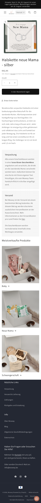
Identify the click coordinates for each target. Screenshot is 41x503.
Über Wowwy (9, 421)
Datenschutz (9, 437)
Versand (12, 74)
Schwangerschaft (10, 375)
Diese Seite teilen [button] (11, 100)
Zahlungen (8, 400)
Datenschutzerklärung (15, 496)
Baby (4, 286)
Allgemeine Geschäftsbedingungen (18, 432)
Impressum (30, 500)
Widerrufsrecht (33, 492)
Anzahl (4, 78)
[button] (5, 12)
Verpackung (9, 389)
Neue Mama (7, 330)
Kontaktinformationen (17, 500)
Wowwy (10, 492)
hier (23, 219)
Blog (6, 426)
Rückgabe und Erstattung (14, 405)
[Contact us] (36, 498)
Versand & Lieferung (12, 394)
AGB (26, 496)
